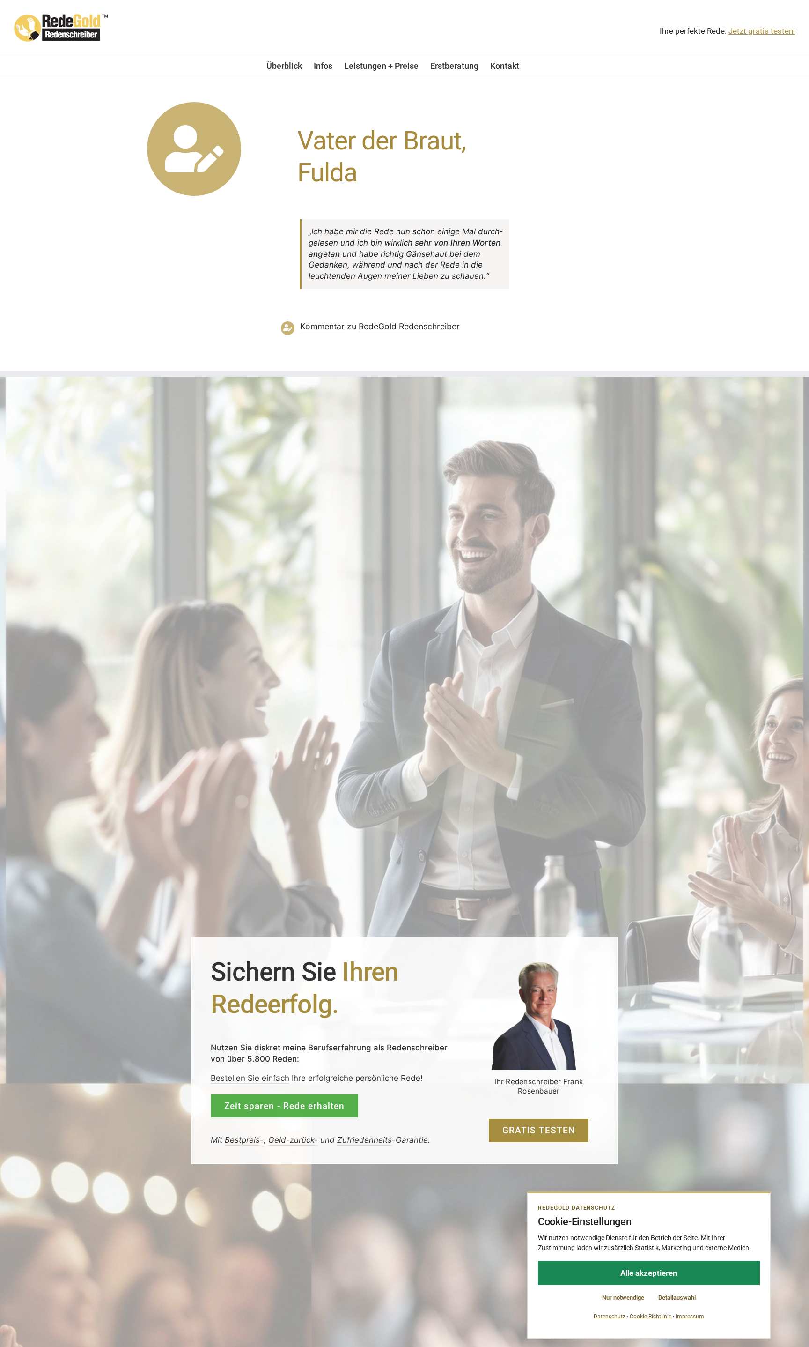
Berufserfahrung (339, 1047)
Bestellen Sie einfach (250, 1078)
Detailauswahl (677, 1297)
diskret (267, 1047)
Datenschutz (609, 1316)
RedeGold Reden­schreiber (409, 326)
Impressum (690, 1316)
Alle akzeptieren (648, 1273)
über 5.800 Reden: (263, 1059)
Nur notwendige (623, 1297)
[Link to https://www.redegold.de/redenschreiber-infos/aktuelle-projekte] (194, 149)
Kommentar (322, 326)
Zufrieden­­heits (364, 1140)
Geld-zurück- (293, 1140)
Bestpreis (242, 1140)
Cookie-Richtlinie (650, 1316)
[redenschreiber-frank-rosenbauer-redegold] (539, 964)
